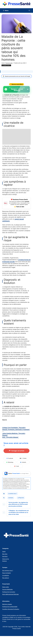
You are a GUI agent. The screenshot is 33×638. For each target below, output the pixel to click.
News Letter (5, 587)
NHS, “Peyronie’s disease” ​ (10, 437)
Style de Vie (5, 559)
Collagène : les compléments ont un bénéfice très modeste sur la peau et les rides (19, 512)
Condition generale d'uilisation (10, 609)
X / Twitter (23, 458)
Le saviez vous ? (6, 65)
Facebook (10, 458)
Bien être (4, 554)
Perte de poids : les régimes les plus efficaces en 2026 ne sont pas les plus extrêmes (18, 504)
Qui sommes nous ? (7, 570)
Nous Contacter (6, 573)
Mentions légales (7, 604)
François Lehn (8, 63)
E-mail (17, 466)
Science (4, 561)
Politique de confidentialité (9, 606)
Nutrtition (5, 556)
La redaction (5, 575)
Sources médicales (7, 589)
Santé (3, 551)
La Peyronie (21, 497)
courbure (10, 497)
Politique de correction (8, 592)
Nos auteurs (5, 578)
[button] (29, 10)
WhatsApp (10, 462)
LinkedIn (24, 462)
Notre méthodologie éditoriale (10, 594)
